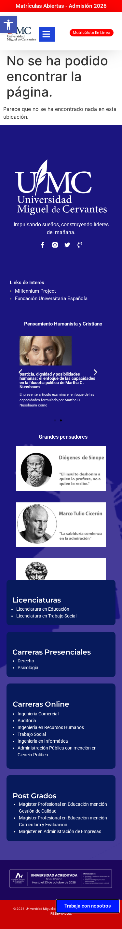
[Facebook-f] (43, 245)
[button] (8, 24)
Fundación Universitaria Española (51, 298)
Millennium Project (35, 291)
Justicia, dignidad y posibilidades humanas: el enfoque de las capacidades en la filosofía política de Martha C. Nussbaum (57, 380)
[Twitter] (67, 245)
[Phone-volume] (80, 245)
